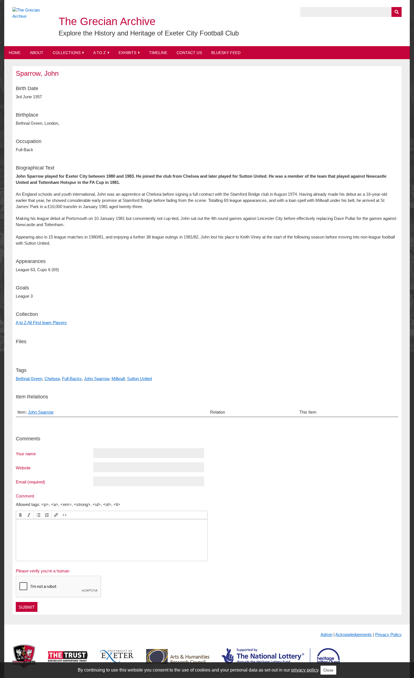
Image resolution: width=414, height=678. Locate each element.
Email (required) (30, 481)
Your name (26, 453)
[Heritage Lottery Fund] (281, 661)
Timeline (158, 52)
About (36, 52)
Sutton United (139, 378)
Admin (326, 634)
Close (328, 670)
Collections (67, 52)
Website (23, 467)
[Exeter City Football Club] (23, 661)
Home (15, 52)
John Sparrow (96, 378)
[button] (21, 515)
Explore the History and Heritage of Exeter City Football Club (149, 33)
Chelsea (52, 378)
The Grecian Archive (107, 21)
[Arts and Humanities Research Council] (177, 661)
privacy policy (304, 670)
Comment (25, 496)
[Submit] (396, 12)
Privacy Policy (388, 634)
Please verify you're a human (42, 570)
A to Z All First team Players (41, 322)
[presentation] (20, 515)
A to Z (99, 52)
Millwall (118, 378)
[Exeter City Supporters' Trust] (68, 661)
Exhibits (127, 52)
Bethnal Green (29, 378)
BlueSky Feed (226, 52)
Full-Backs (72, 378)
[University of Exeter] (117, 661)
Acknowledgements (353, 634)
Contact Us (189, 52)
